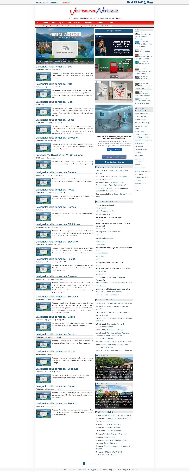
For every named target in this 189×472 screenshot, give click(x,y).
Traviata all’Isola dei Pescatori (119, 303)
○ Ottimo (99, 220)
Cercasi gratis (109, 437)
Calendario (100, 23)
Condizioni (82, 470)
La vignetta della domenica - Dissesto (56, 276)
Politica (53, 23)
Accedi (134, 470)
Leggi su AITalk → (114, 150)
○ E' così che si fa (103, 214)
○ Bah (98, 259)
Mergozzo (82, 26)
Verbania (38, 26)
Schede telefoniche (111, 428)
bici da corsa (115, 424)
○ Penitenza (101, 241)
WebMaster (40, 105)
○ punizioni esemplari (104, 238)
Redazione (40, 69)
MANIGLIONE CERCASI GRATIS (117, 415)
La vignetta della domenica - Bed (54, 66)
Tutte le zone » (106, 26)
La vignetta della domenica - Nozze (55, 351)
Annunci (110, 23)
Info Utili (77, 23)
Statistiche (117, 470)
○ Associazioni (102, 253)
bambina (138, 152)
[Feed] (138, 3)
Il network (103, 470)
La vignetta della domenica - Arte (54, 83)
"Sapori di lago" (144, 51)
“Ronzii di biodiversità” (116, 330)
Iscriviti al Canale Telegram (115, 162)
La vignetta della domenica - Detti (54, 101)
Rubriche (88, 23)
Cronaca (45, 23)
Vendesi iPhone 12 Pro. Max (115, 434)
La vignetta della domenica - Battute (56, 172)
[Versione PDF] (145, 3)
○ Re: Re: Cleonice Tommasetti (109, 292)
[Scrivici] (141, 3)
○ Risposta (100, 229)
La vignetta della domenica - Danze (55, 386)
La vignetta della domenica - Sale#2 (55, 259)
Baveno (64, 26)
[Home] (37, 23)
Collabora (72, 470)
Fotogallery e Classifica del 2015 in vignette (59, 155)
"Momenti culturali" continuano (119, 351)
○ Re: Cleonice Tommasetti (107, 295)
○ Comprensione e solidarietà (108, 232)
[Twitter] (132, 3)
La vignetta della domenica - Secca (55, 334)
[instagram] (135, 3)
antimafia (139, 174)
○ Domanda (101, 274)
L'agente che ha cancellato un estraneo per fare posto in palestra (114, 137)
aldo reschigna (141, 120)
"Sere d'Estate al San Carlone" (119, 341)
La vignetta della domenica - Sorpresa (57, 296)
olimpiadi (139, 146)
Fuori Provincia (96, 26)
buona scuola (140, 168)
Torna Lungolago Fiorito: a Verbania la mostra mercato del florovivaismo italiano (112, 335)
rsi (136, 187)
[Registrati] (148, 3)
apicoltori (139, 156)
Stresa (59, 26)
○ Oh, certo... (101, 271)
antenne (138, 181)
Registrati (126, 470)
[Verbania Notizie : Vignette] (94, 15)
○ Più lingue (100, 286)
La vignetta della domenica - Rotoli (55, 189)
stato (137, 190)
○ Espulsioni (101, 208)
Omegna (45, 26)
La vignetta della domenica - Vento (55, 119)
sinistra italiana (141, 184)
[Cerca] (150, 23)
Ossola (88, 26)
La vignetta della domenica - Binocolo (57, 137)
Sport (61, 23)
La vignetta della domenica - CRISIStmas (58, 224)
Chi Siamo (63, 470)
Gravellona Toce (72, 26)
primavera (139, 143)
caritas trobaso (141, 149)
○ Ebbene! (100, 235)
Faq (110, 470)
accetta (138, 165)
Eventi (69, 23)
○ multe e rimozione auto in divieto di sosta (114, 283)
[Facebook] (128, 3)
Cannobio (52, 26)
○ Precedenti (101, 244)
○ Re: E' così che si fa (105, 211)
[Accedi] (151, 3)
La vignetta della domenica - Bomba (56, 207)
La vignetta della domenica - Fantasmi (56, 403)
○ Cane (99, 265)
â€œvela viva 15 (142, 123)
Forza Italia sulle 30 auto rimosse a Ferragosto (143, 36)
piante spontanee (142, 171)
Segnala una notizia (115, 31)
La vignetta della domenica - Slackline (57, 241)
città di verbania (142, 177)
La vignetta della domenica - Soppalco (57, 368)
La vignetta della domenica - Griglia (55, 316)
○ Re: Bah (100, 256)
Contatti (55, 470)
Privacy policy (93, 470)
